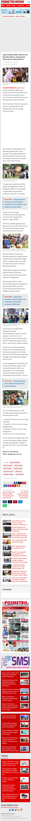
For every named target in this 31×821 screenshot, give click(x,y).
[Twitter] (20, 483)
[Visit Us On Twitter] (9, 809)
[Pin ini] (15, 501)
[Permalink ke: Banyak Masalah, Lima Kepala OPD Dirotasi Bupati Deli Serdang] (7, 528)
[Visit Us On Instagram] (21, 809)
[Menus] (29, 2)
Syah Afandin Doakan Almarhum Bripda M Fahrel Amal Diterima (22, 493)
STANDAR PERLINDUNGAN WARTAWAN (11, 817)
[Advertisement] (15, 35)
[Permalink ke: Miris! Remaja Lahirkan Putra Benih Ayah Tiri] (7, 547)
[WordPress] (5, 486)
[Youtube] (14, 486)
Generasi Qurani (8, 471)
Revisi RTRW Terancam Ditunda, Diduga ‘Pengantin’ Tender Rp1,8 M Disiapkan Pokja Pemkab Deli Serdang (20, 524)
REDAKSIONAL (23, 818)
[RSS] (18, 486)
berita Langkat (8, 465)
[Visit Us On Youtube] (15, 809)
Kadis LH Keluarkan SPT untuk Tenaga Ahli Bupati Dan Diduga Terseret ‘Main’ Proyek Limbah (20, 536)
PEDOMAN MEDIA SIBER (7, 815)
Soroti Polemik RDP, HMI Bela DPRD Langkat (19, 541)
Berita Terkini (7, 468)
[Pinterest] (24, 483)
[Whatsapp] (5, 505)
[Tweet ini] (10, 501)
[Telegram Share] (20, 501)
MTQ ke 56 (18, 471)
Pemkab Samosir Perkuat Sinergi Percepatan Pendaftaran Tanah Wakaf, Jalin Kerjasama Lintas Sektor (20, 562)
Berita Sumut (18, 465)
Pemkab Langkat (8, 474)
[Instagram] (10, 486)
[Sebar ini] (5, 501)
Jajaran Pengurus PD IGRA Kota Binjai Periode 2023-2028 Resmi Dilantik (9, 493)
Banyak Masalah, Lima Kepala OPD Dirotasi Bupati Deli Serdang (20, 529)
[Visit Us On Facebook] (12, 809)
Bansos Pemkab (14, 462)
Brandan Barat (18, 468)
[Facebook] (15, 483)
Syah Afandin (19, 474)
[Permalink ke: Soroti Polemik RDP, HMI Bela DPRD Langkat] (7, 541)
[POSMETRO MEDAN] (12, 1)
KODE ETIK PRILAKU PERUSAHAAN (9, 818)
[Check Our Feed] (18, 809)
